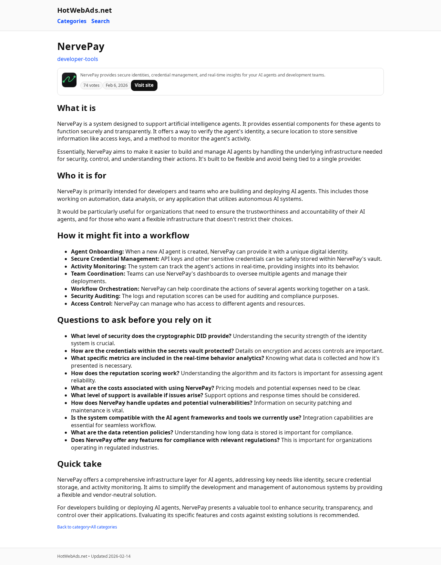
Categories (71, 21)
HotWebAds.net (84, 10)
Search (100, 21)
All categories (104, 527)
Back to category (73, 527)
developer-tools (77, 59)
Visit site (144, 85)
